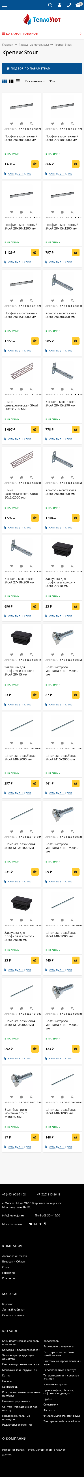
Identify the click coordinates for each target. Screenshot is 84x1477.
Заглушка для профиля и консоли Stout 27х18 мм (60, 582)
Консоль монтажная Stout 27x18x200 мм (19, 580)
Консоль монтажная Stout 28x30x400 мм (60, 315)
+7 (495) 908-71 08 (14, 1194)
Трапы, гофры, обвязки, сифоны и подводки (58, 1391)
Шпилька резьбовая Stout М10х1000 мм (20, 846)
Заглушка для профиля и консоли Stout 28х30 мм (19, 936)
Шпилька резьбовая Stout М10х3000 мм (20, 1023)
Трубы (47, 1399)
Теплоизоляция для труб (59, 1370)
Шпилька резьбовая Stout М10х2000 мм (61, 757)
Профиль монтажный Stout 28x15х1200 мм (61, 226)
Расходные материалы (34, 44)
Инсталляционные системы (20, 1364)
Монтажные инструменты (19, 1370)
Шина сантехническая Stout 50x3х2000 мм (21, 493)
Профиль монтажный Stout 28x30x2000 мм (20, 138)
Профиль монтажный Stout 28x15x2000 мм (20, 315)
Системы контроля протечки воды (62, 1362)
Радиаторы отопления (17, 1425)
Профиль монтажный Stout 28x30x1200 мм (20, 226)
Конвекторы (10, 1387)
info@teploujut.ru (13, 1215)
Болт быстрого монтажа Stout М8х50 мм (61, 670)
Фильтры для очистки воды (61, 1416)
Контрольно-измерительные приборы (21, 1393)
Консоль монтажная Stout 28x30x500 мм (60, 492)
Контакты (8, 1278)
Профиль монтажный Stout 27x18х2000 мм (61, 138)
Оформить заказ (13, 1315)
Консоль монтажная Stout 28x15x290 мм (60, 403)
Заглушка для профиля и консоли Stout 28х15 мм (19, 670)
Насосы (7, 1381)
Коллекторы (51, 1341)
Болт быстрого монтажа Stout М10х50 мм (15, 1113)
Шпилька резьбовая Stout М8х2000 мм (20, 757)
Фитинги (49, 1410)
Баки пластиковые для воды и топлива (20, 1342)
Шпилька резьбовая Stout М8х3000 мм (61, 934)
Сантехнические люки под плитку (19, 1408)
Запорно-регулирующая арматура (18, 1357)
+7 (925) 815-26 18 (48, 1194)
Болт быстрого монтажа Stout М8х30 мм (61, 847)
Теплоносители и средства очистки (61, 1377)
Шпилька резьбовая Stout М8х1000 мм (61, 1111)
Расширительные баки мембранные (58, 1353)
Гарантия (8, 1273)
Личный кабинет (13, 1309)
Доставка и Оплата (14, 1256)
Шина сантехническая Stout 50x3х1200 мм (21, 405)
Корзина (7, 1304)
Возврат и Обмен (13, 1261)
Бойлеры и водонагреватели (21, 1350)
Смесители (50, 1404)
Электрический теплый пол (61, 1421)
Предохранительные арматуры (16, 1417)
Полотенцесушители (16, 1401)
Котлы (6, 1375)
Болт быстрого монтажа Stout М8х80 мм (61, 1024)
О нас (6, 1267)
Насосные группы (55, 1384)
